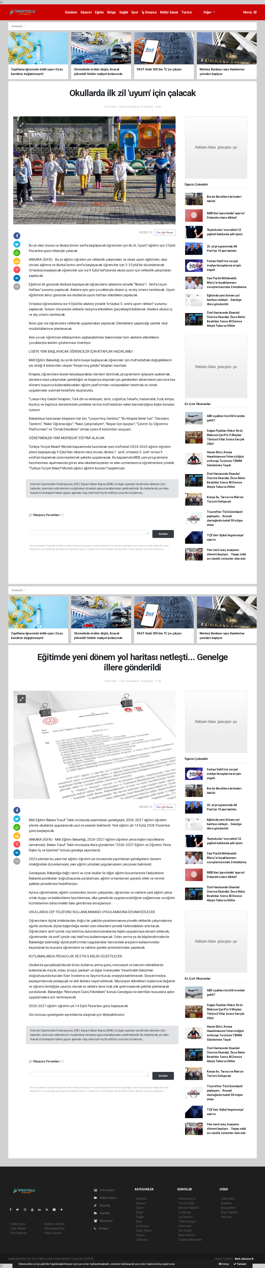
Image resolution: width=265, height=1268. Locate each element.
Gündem (71, 12)
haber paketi (120, 1258)
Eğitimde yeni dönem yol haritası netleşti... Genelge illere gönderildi (224, 300)
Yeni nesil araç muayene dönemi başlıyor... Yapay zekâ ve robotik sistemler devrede (226, 554)
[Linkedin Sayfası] (41, 1209)
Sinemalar (185, 1226)
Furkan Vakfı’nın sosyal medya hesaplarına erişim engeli (224, 265)
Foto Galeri (107, 1190)
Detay (225, 1264)
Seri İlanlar (185, 1230)
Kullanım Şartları (55, 1224)
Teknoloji (141, 1239)
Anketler (226, 1203)
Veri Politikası (18, 1233)
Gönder (163, 533)
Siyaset (86, 12)
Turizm (186, 12)
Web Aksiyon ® (244, 1258)
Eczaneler (184, 1212)
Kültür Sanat (169, 12)
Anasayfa (17, 26)
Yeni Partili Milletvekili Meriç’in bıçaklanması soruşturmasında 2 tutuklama (226, 283)
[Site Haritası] (56, 1209)
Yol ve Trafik (186, 1203)
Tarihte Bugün (187, 1221)
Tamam (241, 1264)
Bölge (111, 12)
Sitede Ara (227, 1198)
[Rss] (48, 1209)
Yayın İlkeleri (18, 1228)
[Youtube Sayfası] (34, 1209)
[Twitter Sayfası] (19, 1209)
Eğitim (99, 12)
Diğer (208, 12)
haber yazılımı (103, 1258)
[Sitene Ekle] (63, 1209)
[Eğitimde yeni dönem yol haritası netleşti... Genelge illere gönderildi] (94, 744)
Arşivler (104, 1213)
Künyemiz (106, 1220)
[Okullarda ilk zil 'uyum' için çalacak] (94, 170)
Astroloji (226, 1217)
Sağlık (123, 12)
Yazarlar (104, 1205)
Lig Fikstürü (185, 1217)
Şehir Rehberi (186, 1235)
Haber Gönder (53, 1233)
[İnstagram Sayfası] (27, 1209)
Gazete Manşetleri (190, 1239)
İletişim (103, 1228)
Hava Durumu (187, 1198)
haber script (170, 1258)
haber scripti (137, 1258)
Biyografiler (228, 1207)
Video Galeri (107, 1197)
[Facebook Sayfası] (12, 1209)
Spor (134, 12)
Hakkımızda (17, 1224)
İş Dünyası (149, 12)
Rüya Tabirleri (229, 1212)
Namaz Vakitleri (188, 1207)
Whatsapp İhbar (55, 1228)
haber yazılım (153, 1258)
